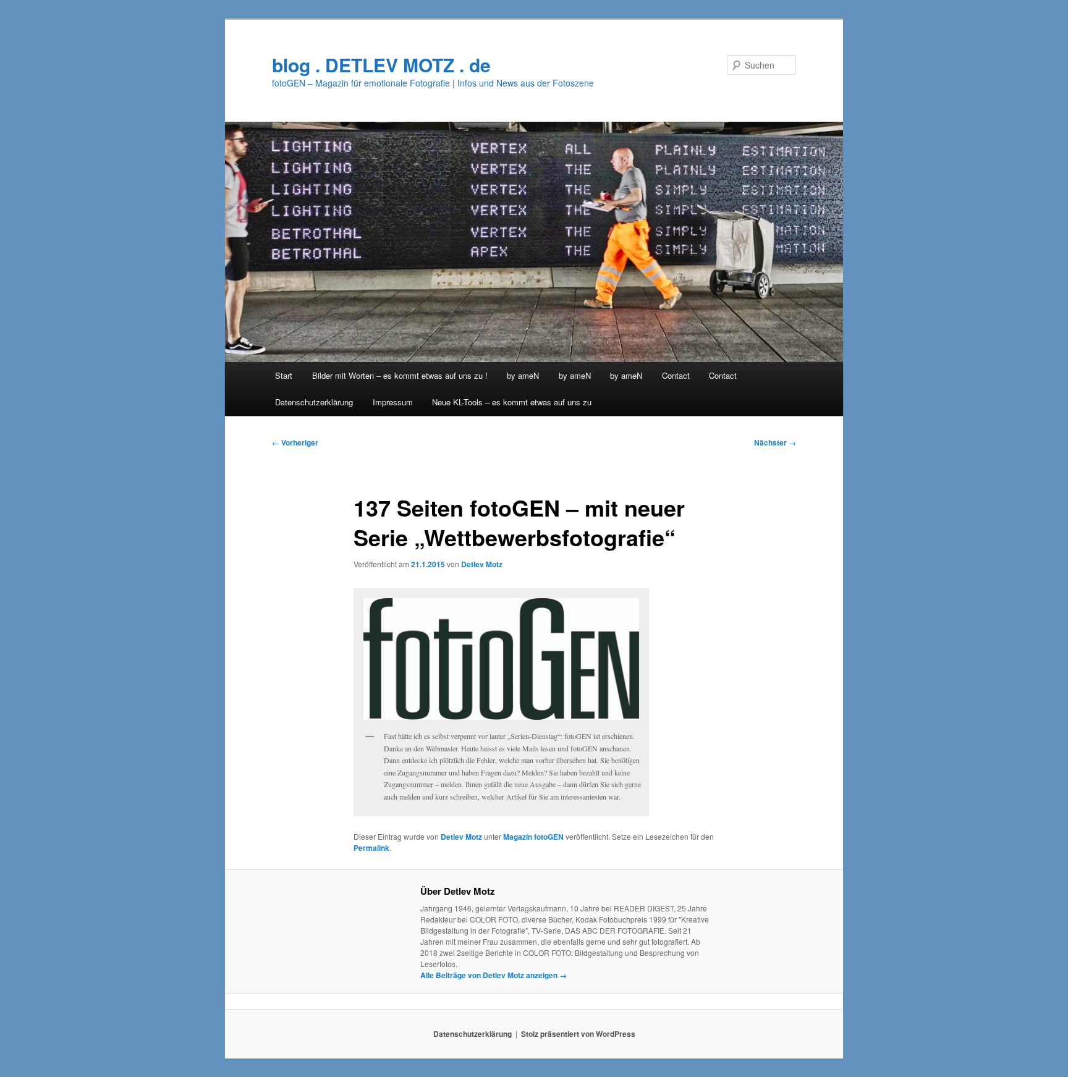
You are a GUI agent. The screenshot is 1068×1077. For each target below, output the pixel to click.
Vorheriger (295, 442)
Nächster (775, 442)
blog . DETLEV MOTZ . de (381, 64)
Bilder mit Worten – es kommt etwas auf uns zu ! (400, 375)
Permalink (371, 847)
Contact (676, 375)
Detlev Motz (481, 564)
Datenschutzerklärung (314, 402)
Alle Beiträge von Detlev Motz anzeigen (493, 975)
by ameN (523, 375)
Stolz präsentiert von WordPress (578, 1033)
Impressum (393, 402)
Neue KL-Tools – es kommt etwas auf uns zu (511, 402)
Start (283, 375)
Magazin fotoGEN (533, 836)
